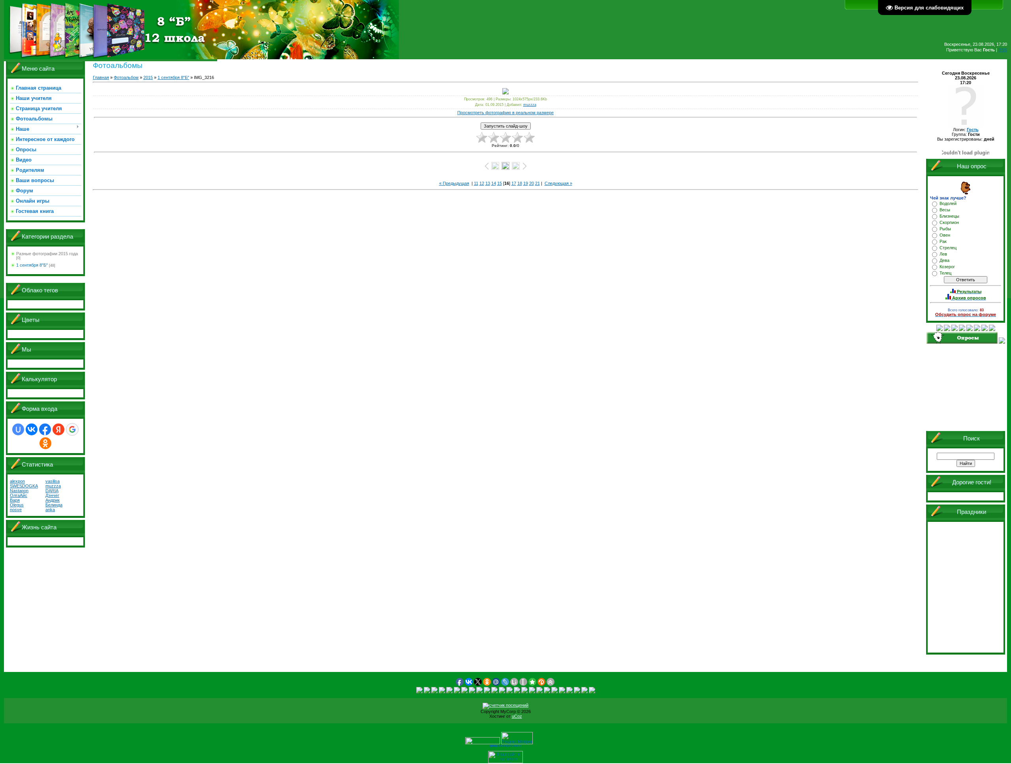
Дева (944, 260)
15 (499, 183)
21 (537, 183)
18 (519, 183)
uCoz (517, 716)
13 (487, 183)
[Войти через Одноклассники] (45, 443)
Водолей (948, 203)
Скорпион (949, 222)
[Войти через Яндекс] (58, 429)
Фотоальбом (126, 77)
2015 (148, 77)
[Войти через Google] (72, 429)
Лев (943, 254)
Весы (945, 209)
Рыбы (945, 228)
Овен (945, 235)
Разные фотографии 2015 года (47, 253)
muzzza (529, 105)
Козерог (947, 266)
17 (513, 183)
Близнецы (949, 216)
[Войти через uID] (18, 429)
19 (525, 183)
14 (493, 183)
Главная (101, 77)
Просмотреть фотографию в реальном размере (505, 112)
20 (531, 183)
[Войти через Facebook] (45, 429)
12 (481, 183)
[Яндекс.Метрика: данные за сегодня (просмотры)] (517, 738)
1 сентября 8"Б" (32, 265)
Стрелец (948, 247)
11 (476, 183)
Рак (943, 241)
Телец (945, 273)
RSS (1002, 49)
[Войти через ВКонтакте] (32, 429)
